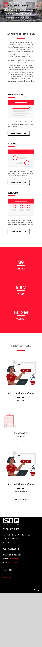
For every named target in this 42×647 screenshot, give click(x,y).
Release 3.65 (18, 491)
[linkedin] (38, 590)
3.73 (18, 401)
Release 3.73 (21, 432)
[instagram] (34, 590)
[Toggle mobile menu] (38, 6)
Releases (22, 401)
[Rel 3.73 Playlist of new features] (21, 370)
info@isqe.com (13, 562)
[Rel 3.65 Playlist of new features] (21, 461)
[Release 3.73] (21, 418)
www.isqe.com (14, 559)
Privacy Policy (7, 577)
